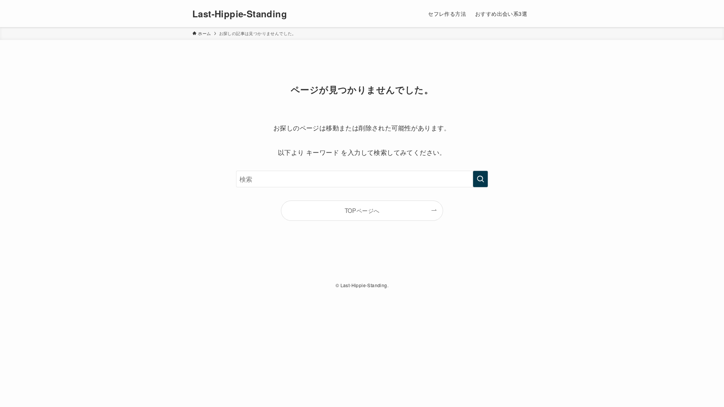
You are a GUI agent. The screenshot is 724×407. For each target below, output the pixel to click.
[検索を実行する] (480, 179)
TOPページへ (362, 210)
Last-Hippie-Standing (239, 13)
